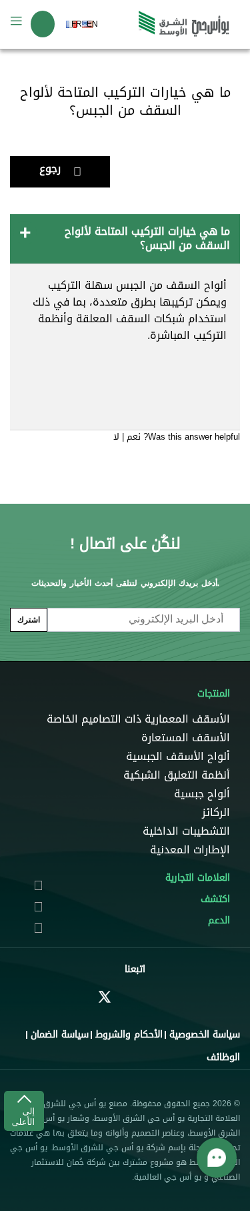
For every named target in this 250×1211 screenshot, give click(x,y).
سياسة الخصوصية (204, 1035)
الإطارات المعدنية (190, 850)
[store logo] (184, 24)
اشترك (28, 620)
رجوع (50, 168)
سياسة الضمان (60, 1035)
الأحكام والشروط (129, 1035)
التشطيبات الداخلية (186, 831)
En (92, 24)
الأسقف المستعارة (185, 738)
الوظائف (223, 1057)
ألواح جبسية (202, 794)
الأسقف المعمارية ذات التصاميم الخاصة (138, 719)
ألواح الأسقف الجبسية (178, 756)
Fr (76, 24)
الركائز (216, 812)
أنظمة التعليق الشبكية (176, 775)
